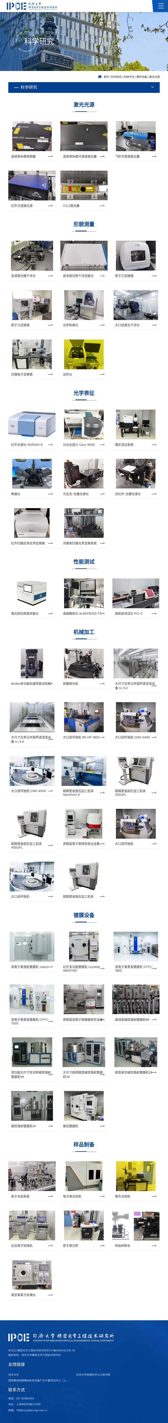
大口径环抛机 (124, 843)
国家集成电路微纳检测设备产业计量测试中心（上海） (39, 1380)
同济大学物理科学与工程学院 (93, 1374)
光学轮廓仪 (70, 325)
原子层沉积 (70, 1245)
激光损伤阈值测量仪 (25, 613)
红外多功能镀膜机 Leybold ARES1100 (81, 968)
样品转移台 (122, 1245)
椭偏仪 (15, 494)
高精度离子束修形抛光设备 (81, 843)
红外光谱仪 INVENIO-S (27, 444)
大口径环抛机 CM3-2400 (132, 737)
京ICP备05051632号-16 (60, 1350)
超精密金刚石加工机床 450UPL (26, 845)
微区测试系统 (124, 444)
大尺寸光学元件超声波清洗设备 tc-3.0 (31, 739)
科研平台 (129, 76)
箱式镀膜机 (70, 1126)
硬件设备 (141, 76)
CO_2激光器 (71, 205)
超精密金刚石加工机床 (78, 896)
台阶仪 (67, 374)
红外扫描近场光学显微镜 (28, 543)
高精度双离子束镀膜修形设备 (83, 1019)
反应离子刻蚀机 (22, 1245)
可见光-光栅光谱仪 (76, 494)
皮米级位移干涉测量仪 (78, 276)
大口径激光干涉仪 (127, 325)
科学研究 (116, 76)
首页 (106, 76)
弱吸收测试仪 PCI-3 (129, 613)
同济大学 (13, 1374)
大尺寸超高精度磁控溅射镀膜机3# (83, 1074)
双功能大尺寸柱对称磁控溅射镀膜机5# (31, 1074)
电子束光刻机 (72, 1196)
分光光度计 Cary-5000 (79, 444)
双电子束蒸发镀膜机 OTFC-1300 (30, 1021)
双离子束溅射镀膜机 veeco (29, 967)
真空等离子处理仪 (23, 1295)
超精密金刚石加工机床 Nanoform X (78, 792)
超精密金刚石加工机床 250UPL (130, 792)
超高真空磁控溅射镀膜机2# (133, 1072)
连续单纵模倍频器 (23, 156)
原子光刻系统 (20, 1196)
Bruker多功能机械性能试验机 (31, 683)
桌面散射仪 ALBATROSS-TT (82, 613)
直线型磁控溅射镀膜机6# (132, 1019)
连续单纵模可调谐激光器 (80, 156)
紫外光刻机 (122, 1196)
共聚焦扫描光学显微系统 (80, 543)
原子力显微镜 (124, 276)
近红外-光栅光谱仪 (128, 494)
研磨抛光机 (70, 683)
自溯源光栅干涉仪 (23, 276)
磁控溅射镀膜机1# (23, 1126)
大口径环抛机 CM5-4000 (28, 791)
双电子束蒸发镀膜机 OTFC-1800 (134, 968)
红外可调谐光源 (22, 205)
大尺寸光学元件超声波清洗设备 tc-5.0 (135, 686)
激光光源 (154, 76)
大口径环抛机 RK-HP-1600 (81, 737)
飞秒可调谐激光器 (127, 156)
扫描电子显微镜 (22, 374)
